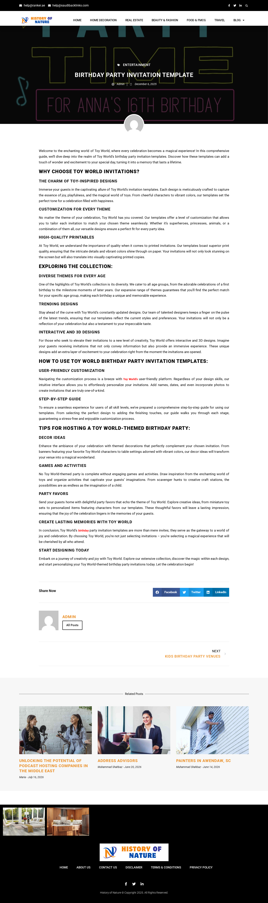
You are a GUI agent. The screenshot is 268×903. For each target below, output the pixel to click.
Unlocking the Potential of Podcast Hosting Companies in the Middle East (53, 765)
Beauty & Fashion (165, 20)
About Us (83, 867)
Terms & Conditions (166, 867)
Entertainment (137, 65)
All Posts (72, 625)
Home (77, 20)
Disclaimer (134, 867)
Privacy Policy (201, 867)
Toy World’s (130, 379)
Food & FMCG (196, 20)
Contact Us (108, 867)
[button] (246, 6)
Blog (237, 20)
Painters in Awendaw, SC (203, 760)
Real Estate (134, 20)
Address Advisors (118, 760)
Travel (219, 20)
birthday (83, 530)
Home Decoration (103, 20)
